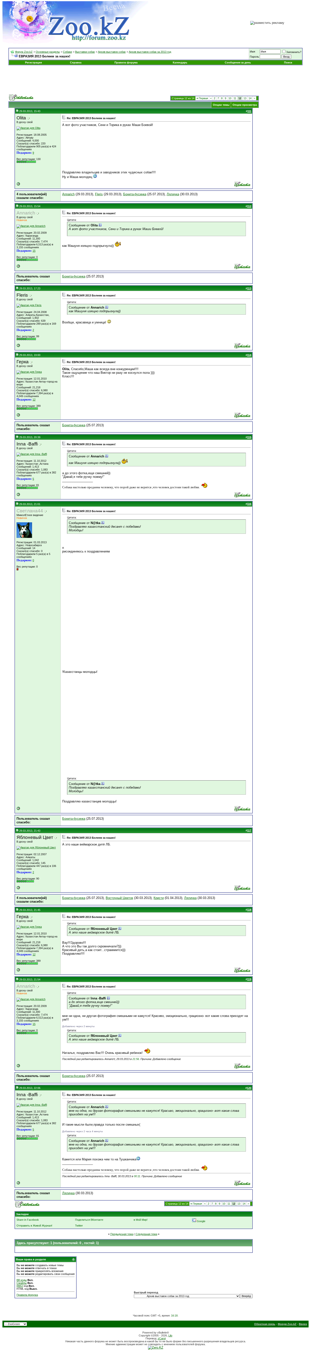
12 (34, 399)
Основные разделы (48, 51)
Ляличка (173, 194)
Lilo (170, 1335)
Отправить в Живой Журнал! (34, 1225)
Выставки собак (85, 51)
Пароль (254, 56)
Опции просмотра (245, 104)
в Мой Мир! (140, 1219)
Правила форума (126, 62)
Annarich (68, 194)
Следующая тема (146, 1234)
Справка (75, 62)
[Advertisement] (155, 80)
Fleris (99, 194)
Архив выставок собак (112, 51)
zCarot (162, 1338)
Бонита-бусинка (134, 194)
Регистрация (33, 62)
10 (229, 98)
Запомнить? (293, 52)
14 (250, 98)
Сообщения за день (238, 62)
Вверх (303, 1324)
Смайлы (22, 1282)
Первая (202, 98)
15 (34, 250)
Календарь (180, 62)
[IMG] (20, 1285)
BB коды (22, 1280)
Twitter (79, 1225)
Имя (252, 51)
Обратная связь (264, 1324)
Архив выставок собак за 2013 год (150, 51)
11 (234, 98)
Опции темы (221, 104)
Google (201, 1221)
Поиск (288, 62)
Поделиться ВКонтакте (89, 1219)
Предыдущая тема (121, 1234)
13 (244, 98)
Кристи (159, 898)
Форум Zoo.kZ (24, 51)
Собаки (67, 51)
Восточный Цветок (119, 898)
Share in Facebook (28, 1219)
